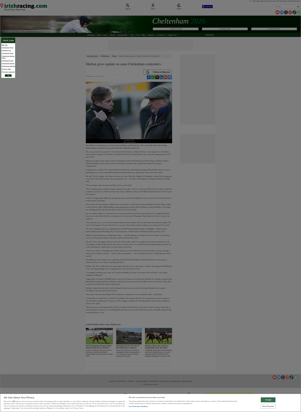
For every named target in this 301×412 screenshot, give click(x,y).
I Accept (268, 400)
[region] (150, 403)
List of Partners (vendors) (138, 406)
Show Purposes (268, 406)
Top (8, 75)
